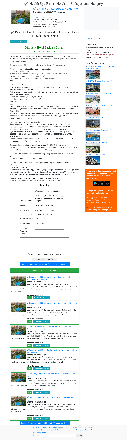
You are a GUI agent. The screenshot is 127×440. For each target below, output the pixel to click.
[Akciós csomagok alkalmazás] (101, 183)
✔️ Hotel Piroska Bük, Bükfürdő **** (99, 105)
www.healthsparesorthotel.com (45, 428)
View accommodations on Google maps (100, 55)
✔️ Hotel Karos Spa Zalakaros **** (98, 130)
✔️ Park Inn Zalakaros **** (95, 155)
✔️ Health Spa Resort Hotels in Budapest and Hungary (63, 3)
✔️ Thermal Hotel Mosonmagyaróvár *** (100, 93)
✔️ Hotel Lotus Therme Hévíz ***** (98, 142)
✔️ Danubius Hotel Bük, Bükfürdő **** (55, 8)
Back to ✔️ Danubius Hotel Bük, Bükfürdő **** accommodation (44, 264)
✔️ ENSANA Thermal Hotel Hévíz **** (99, 81)
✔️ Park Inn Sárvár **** (94, 118)
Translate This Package (18, 41)
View (29, 298)
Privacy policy (42, 432)
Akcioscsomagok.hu (93, 38)
